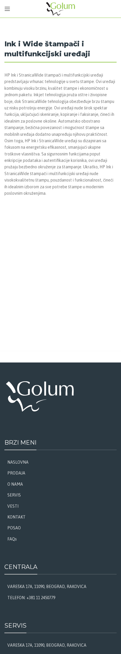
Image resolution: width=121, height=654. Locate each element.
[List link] (60, 462)
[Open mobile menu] (7, 9)
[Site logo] (60, 8)
